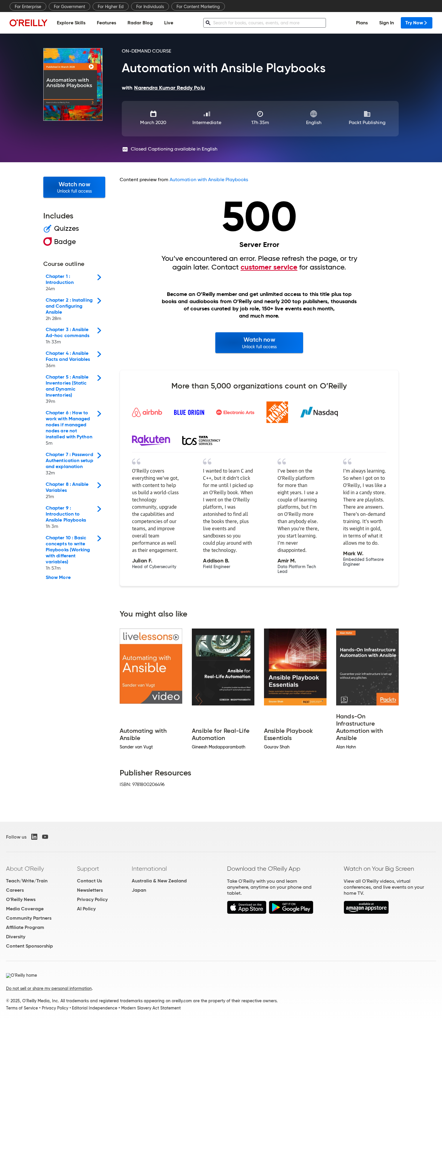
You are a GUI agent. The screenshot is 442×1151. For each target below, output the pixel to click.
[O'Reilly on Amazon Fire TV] (366, 912)
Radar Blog (140, 23)
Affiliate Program (25, 927)
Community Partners (28, 918)
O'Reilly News (20, 899)
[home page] (29, 23)
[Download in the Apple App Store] (246, 912)
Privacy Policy (92, 899)
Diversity (15, 936)
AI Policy (86, 909)
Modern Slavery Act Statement (151, 1008)
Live (168, 23)
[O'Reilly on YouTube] (45, 837)
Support (88, 868)
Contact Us (89, 881)
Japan (139, 890)
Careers (15, 890)
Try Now (414, 23)
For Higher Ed (111, 6)
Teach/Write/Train (27, 881)
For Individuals (150, 6)
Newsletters (90, 890)
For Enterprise (28, 6)
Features (106, 23)
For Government (69, 6)
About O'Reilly (25, 868)
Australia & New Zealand (159, 881)
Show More (58, 577)
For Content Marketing (198, 6)
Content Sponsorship (29, 946)
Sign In (386, 23)
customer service (269, 267)
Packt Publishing (367, 122)
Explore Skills (71, 23)
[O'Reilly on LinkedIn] (34, 837)
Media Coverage (25, 909)
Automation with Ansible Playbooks (209, 179)
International (149, 868)
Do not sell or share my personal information (49, 988)
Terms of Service (22, 1008)
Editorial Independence (94, 1008)
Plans (362, 23)
